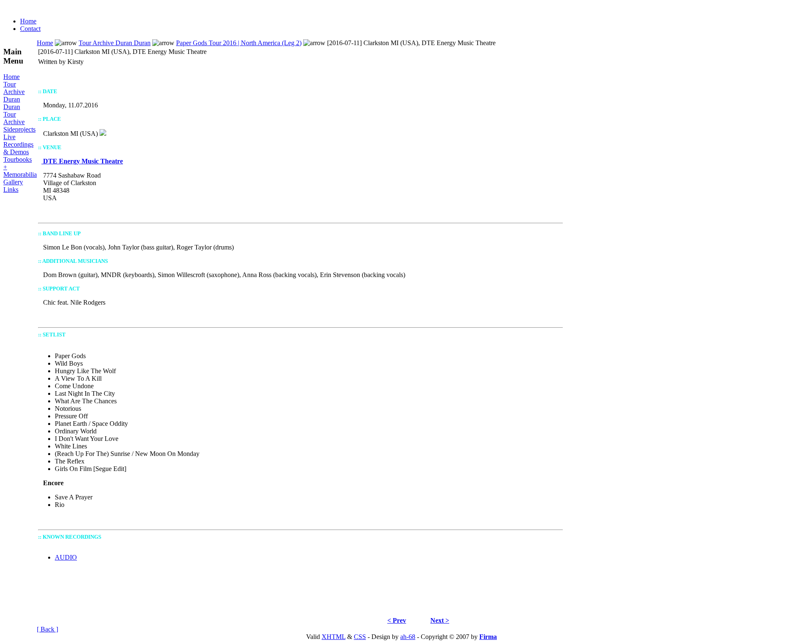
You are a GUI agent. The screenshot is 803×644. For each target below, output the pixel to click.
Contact (30, 28)
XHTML (333, 636)
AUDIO (66, 557)
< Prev (396, 620)
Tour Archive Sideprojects (19, 122)
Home (28, 21)
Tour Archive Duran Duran (14, 95)
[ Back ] (47, 629)
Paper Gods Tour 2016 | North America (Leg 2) (239, 42)
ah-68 (407, 636)
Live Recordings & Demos (18, 144)
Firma (488, 636)
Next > (439, 620)
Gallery (13, 182)
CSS (360, 636)
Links (10, 189)
